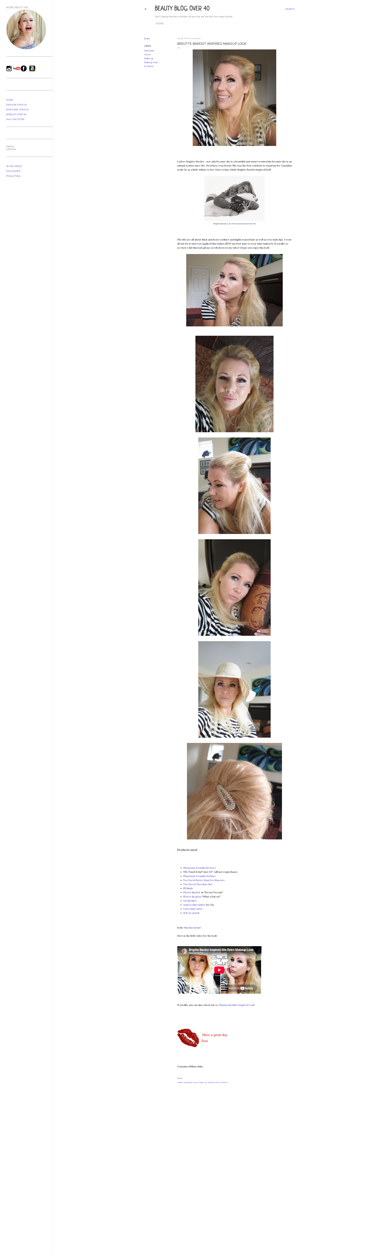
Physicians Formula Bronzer (199, 867)
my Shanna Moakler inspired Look (234, 1004)
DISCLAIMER (13, 171)
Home (160, 23)
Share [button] (147, 38)
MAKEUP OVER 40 (16, 114)
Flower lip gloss (192, 896)
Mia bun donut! (192, 927)
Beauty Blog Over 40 (182, 9)
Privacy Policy (13, 176)
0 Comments (194, 38)
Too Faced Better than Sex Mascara (204, 880)
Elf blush (188, 888)
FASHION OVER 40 (16, 104)
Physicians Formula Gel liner (199, 876)
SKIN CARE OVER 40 (17, 109)
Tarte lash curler (193, 908)
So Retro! (149, 66)
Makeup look (151, 62)
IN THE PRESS (14, 166)
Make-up (148, 58)
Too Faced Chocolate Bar (197, 884)
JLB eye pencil (191, 912)
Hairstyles (149, 50)
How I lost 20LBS (15, 119)
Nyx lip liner (190, 900)
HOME (9, 100)
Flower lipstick (191, 892)
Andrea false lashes (194, 904)
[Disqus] (234, 1129)
